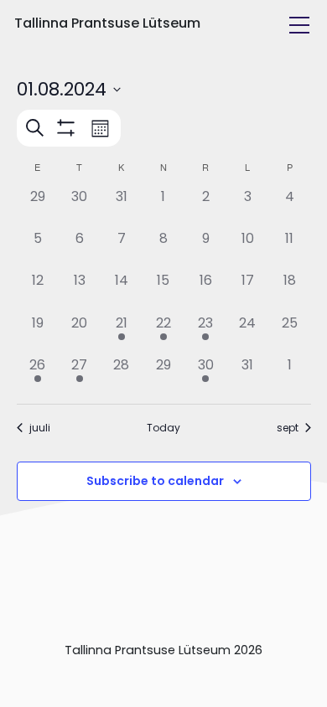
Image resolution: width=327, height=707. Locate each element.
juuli (39, 428)
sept (287, 428)
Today (163, 428)
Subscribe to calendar (155, 480)
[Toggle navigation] (299, 25)
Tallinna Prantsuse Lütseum (107, 23)
